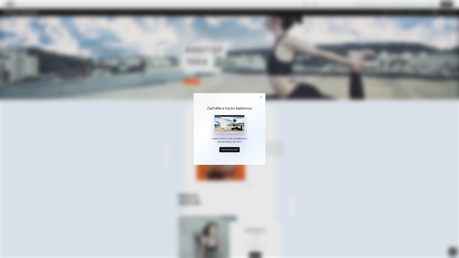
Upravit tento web (229, 149)
